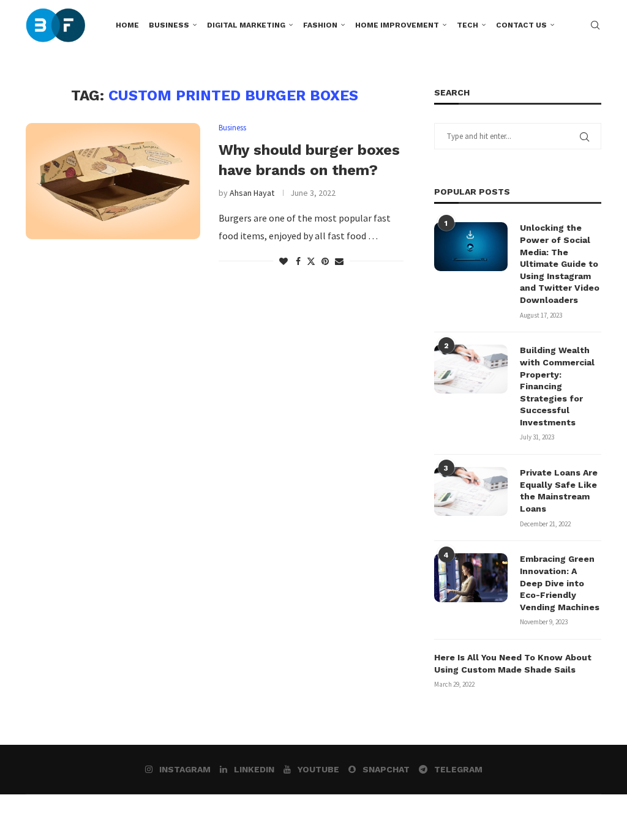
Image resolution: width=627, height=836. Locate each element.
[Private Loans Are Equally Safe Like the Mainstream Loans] (471, 491)
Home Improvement (397, 25)
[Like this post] (283, 261)
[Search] (595, 25)
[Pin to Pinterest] (325, 261)
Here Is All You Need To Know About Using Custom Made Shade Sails (512, 663)
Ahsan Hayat (252, 192)
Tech (467, 25)
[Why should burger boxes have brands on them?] (113, 181)
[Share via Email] (339, 261)
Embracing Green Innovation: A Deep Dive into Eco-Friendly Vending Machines (559, 582)
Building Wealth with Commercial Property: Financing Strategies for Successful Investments (557, 386)
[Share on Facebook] (298, 261)
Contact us (521, 25)
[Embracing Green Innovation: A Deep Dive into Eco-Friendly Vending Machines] (471, 577)
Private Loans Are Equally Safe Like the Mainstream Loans (559, 490)
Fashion (320, 25)
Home (127, 25)
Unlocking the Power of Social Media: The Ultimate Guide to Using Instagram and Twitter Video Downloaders (559, 264)
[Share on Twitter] (311, 261)
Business (169, 25)
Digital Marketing (246, 25)
